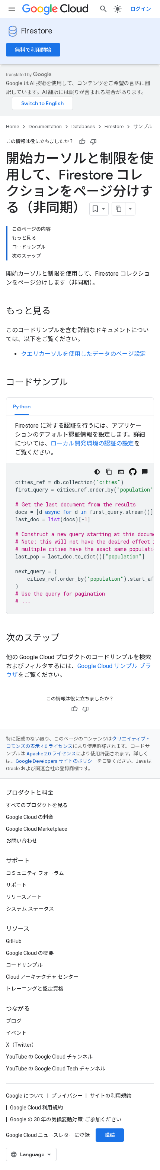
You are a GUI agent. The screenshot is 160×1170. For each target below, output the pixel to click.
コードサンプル (24, 965)
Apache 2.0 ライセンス (51, 753)
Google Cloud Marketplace (36, 829)
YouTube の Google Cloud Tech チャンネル (55, 1069)
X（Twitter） (21, 1045)
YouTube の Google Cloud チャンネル (49, 1057)
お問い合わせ (21, 841)
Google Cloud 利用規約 (36, 1108)
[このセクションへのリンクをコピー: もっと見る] (58, 311)
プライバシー (67, 1096)
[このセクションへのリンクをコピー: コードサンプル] (75, 383)
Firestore (36, 31)
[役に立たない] (93, 141)
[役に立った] (82, 141)
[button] (21, 406)
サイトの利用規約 (110, 1096)
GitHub (14, 941)
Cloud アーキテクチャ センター (42, 977)
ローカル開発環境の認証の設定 (92, 443)
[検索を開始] (103, 8)
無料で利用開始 (33, 49)
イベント (16, 1033)
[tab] (21, 406)
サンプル (143, 126)
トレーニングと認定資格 (34, 989)
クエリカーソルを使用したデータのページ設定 (83, 353)
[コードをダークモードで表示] (97, 472)
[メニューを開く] (11, 9)
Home (12, 126)
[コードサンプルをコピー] (109, 472)
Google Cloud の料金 (30, 817)
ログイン (140, 9)
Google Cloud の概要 (30, 953)
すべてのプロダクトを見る (37, 805)
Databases (83, 126)
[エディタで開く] (121, 472)
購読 (110, 1135)
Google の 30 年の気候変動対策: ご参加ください (65, 1119)
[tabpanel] (80, 517)
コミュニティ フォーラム (35, 873)
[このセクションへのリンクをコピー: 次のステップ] (67, 638)
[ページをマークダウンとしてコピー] (118, 208)
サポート (16, 885)
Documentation (45, 126)
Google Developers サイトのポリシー (56, 761)
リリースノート (24, 897)
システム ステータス (30, 909)
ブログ (14, 1021)
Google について (25, 1096)
